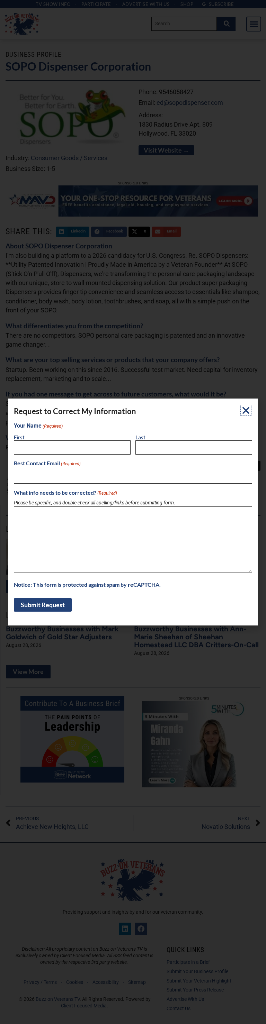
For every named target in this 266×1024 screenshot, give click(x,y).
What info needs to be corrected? (65, 493)
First (19, 437)
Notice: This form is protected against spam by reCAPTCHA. (87, 585)
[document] (133, 512)
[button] (246, 410)
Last (140, 437)
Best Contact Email (47, 463)
